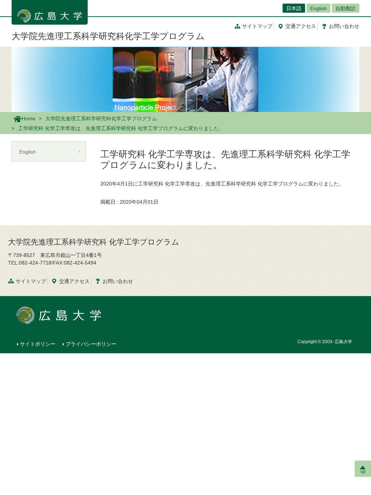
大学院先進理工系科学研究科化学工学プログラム (108, 36)
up (363, 471)
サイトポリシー (37, 344)
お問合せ (344, 26)
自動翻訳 (345, 8)
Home (29, 118)
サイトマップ (257, 26)
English (318, 8)
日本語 (293, 8)
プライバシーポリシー (91, 344)
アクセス (300, 26)
